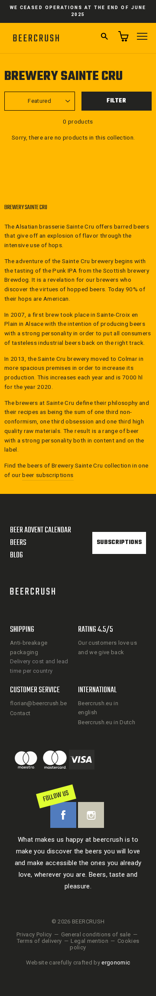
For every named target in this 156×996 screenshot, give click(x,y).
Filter (116, 101)
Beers (18, 543)
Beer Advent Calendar (40, 530)
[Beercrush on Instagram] (91, 815)
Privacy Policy (34, 934)
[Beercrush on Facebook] (63, 815)
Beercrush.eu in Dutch (106, 722)
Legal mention (89, 941)
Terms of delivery (39, 941)
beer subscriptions (47, 474)
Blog (16, 555)
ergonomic (115, 962)
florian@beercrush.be (38, 703)
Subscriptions (119, 542)
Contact (20, 713)
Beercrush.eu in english (98, 708)
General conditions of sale (96, 934)
